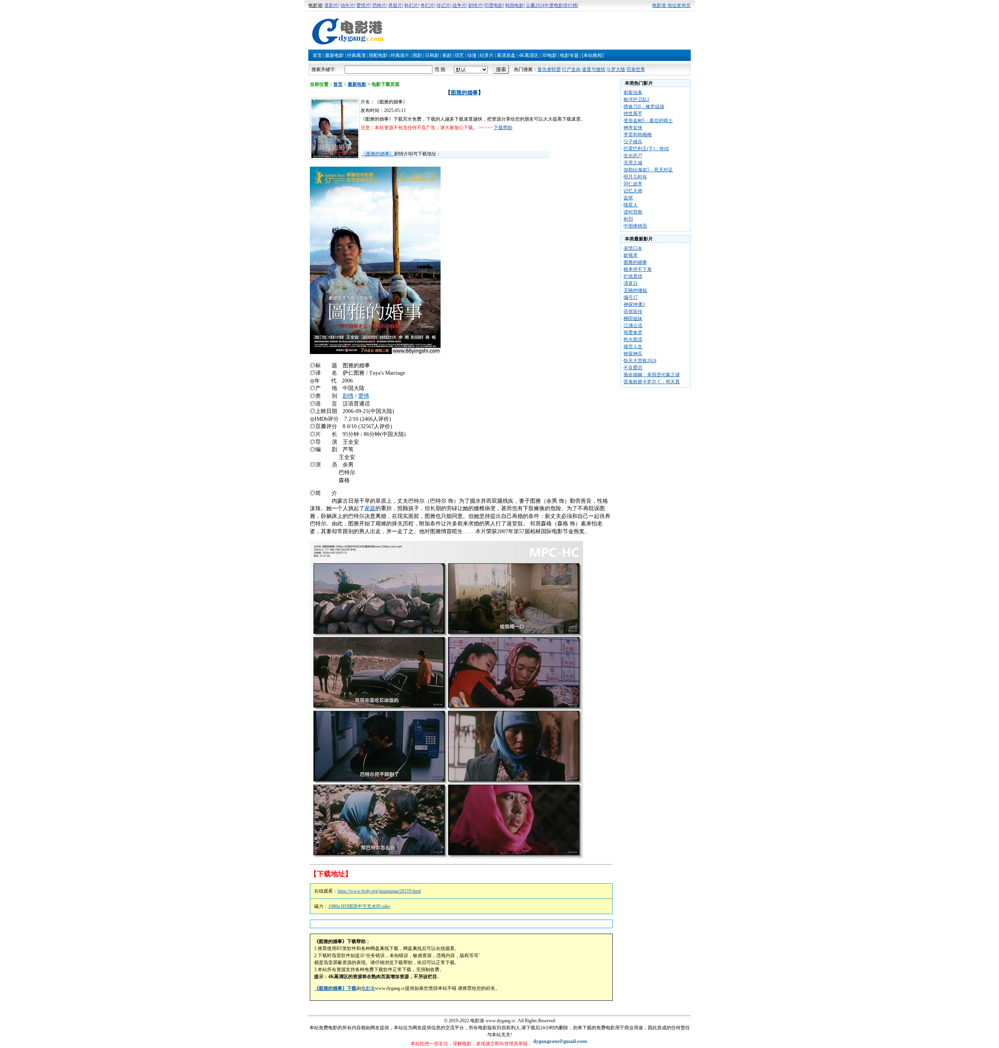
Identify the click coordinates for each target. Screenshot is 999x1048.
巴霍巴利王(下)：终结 (646, 148)
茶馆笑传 (633, 311)
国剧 (417, 55)
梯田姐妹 (633, 318)
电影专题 (569, 55)
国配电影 (378, 55)
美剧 (447, 55)
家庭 (369, 508)
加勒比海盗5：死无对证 (648, 170)
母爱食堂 (633, 332)
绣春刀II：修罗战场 (644, 106)
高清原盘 (506, 55)
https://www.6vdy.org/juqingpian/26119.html (379, 891)
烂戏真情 (633, 276)
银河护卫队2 (636, 99)
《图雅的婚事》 (377, 154)
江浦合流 (633, 325)
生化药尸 (633, 155)
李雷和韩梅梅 (638, 134)
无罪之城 (633, 162)
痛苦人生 (633, 346)
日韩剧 (432, 55)
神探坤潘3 (634, 304)
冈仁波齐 (633, 184)
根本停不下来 (638, 269)
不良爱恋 (633, 367)
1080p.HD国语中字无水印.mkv (359, 906)
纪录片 (487, 55)
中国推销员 (635, 226)
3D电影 (549, 55)
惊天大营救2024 (640, 360)
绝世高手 (633, 113)
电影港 (368, 988)
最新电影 (334, 55)
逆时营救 (633, 212)
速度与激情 (593, 69)
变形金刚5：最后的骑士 (648, 120)
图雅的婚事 (464, 93)
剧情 (348, 396)
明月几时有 (635, 177)
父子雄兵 (633, 141)
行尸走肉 (571, 69)
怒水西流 (633, 339)
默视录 (631, 255)
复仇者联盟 (549, 69)
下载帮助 (503, 127)
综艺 (459, 55)
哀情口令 (633, 248)
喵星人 (631, 205)
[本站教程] (593, 55)
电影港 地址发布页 (671, 5)
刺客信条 (633, 92)
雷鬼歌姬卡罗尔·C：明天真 (652, 381)
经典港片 (400, 55)
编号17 (631, 297)
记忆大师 (633, 191)
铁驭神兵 (633, 353)
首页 (317, 55)
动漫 (471, 55)
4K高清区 (529, 55)
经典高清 (356, 55)
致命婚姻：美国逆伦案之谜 (652, 374)
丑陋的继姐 (635, 290)
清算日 (631, 283)
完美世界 (635, 69)
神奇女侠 (633, 127)
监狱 (628, 198)
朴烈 (628, 219)
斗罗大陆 (615, 69)
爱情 (363, 396)
